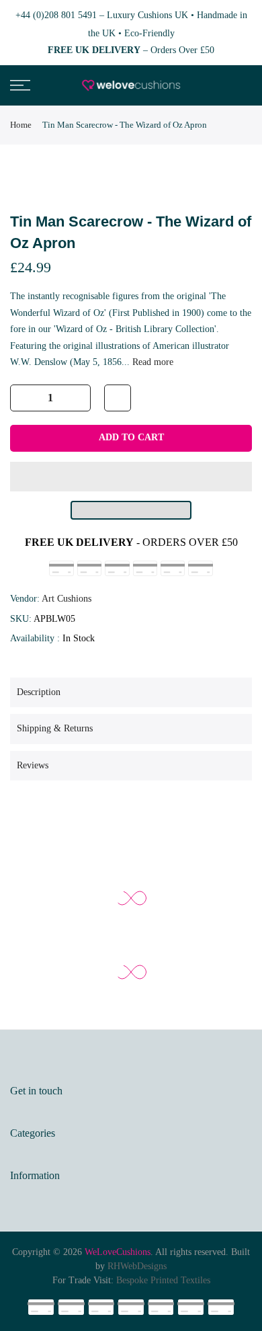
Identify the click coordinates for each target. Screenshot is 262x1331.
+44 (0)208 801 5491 (56, 15)
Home (21, 125)
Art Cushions (66, 599)
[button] (131, 476)
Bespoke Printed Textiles (163, 1280)
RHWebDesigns (137, 1266)
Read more (151, 362)
